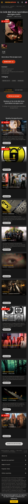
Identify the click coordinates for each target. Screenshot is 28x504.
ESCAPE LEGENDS (12, 400)
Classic (5, 318)
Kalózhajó (6, 292)
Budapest (12, 6)
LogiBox (5, 425)
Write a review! (14, 96)
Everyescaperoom (5, 6)
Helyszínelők (7, 212)
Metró (5, 185)
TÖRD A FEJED (17, 16)
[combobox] (22, 2)
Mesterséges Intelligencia (11, 345)
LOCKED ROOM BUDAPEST (14, 187)
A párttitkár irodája (9, 159)
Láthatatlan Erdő (8, 372)
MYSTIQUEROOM (12, 347)
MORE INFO (7, 62)
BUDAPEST (9, 16)
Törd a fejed (19, 6)
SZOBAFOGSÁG (11, 160)
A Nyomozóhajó (8, 265)
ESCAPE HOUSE (11, 320)
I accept (14, 501)
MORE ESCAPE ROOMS (14, 444)
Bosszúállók (6, 238)
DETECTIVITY (11, 267)
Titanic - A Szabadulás (10, 398)
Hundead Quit (7, 130)
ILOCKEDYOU (11, 240)
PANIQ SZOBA (11, 213)
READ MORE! (6, 169)
